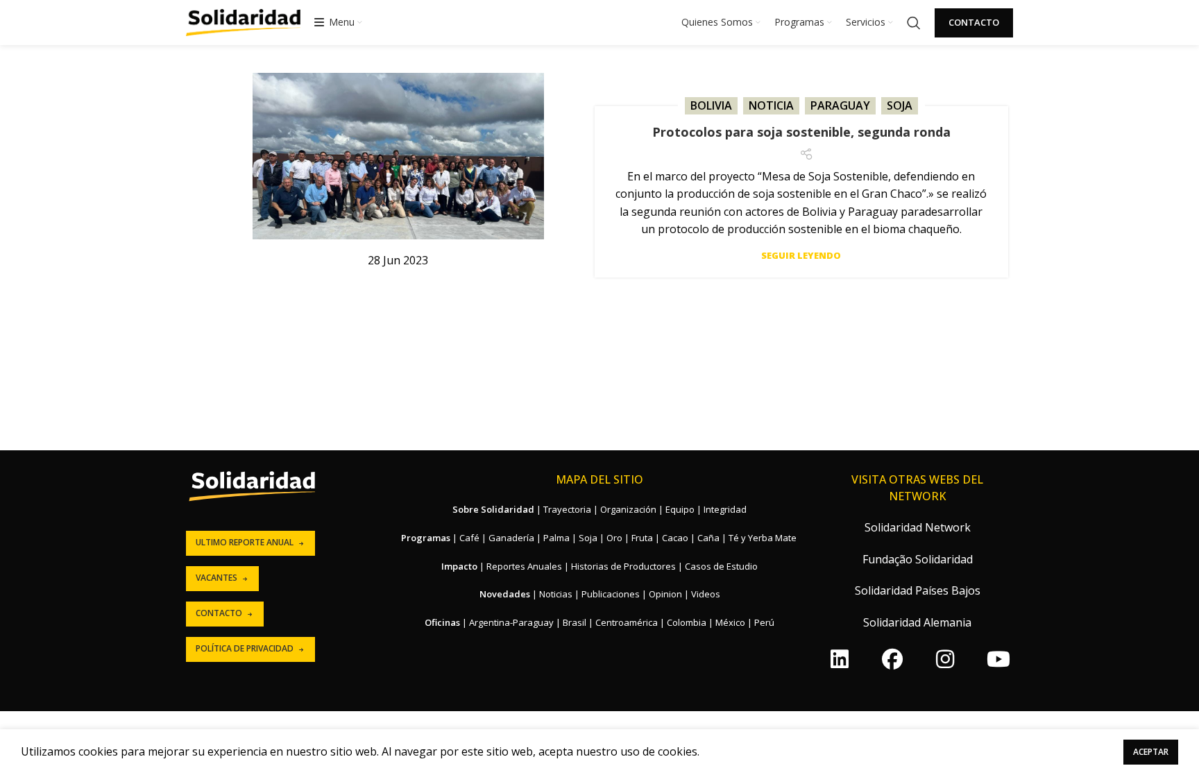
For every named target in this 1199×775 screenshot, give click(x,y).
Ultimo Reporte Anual (245, 542)
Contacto (974, 22)
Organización (628, 509)
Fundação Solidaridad (918, 559)
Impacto (459, 566)
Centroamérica (626, 622)
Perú (764, 622)
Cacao (675, 537)
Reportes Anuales (524, 566)
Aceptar (1150, 752)
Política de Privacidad (245, 648)
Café (469, 537)
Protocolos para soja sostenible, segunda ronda (801, 132)
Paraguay (840, 105)
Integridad (725, 509)
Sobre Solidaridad (493, 509)
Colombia (686, 622)
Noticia (771, 105)
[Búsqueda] (914, 23)
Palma (556, 537)
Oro (614, 537)
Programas (425, 537)
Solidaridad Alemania (917, 622)
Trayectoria (567, 509)
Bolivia (711, 105)
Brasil (574, 622)
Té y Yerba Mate (763, 537)
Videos (705, 594)
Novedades (504, 594)
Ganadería (511, 537)
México (730, 622)
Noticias (555, 594)
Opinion (665, 594)
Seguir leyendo (801, 255)
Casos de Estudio (721, 566)
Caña (708, 537)
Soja (899, 105)
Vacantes (216, 578)
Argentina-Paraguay (511, 622)
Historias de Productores (623, 566)
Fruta (642, 537)
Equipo (680, 509)
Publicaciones (610, 594)
